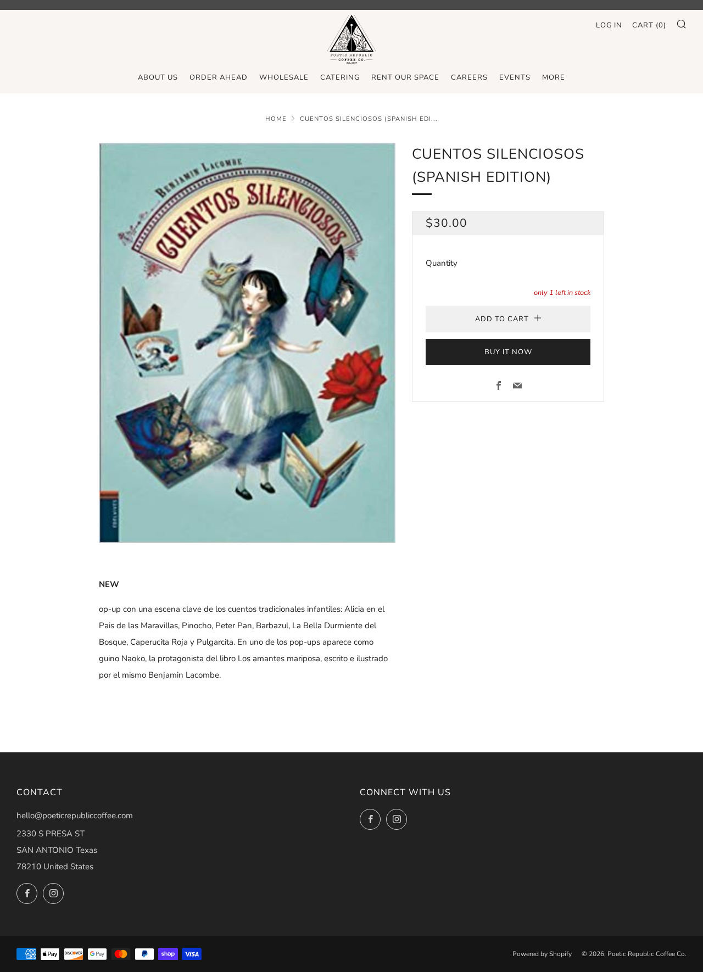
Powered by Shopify (542, 953)
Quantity (441, 263)
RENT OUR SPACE (405, 77)
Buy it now (508, 352)
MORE (553, 77)
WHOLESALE (284, 77)
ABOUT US (158, 77)
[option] (247, 343)
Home (276, 119)
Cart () (649, 25)
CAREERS (469, 77)
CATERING (340, 77)
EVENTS (515, 77)
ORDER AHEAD (218, 77)
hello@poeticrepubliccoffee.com (74, 815)
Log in (609, 25)
